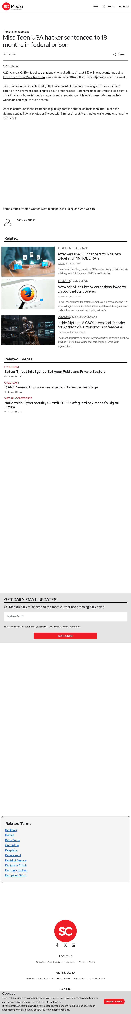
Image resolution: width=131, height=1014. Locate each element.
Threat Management (16, 31)
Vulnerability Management (77, 316)
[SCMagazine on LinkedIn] (74, 945)
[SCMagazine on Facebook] (57, 945)
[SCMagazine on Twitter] (65, 945)
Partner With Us (98, 978)
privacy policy (32, 1009)
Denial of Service (16, 860)
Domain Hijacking (16, 870)
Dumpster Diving (15, 875)
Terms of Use (59, 627)
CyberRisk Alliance (55, 962)
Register (124, 6)
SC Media (40, 962)
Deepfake (11, 850)
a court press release (62, 90)
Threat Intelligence (73, 248)
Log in (111, 6)
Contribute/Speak (45, 978)
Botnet (9, 835)
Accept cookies (114, 1001)
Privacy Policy (74, 627)
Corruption (12, 845)
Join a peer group (81, 978)
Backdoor (11, 830)
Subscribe (65, 636)
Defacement (13, 855)
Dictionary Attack (16, 865)
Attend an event (63, 978)
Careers (82, 962)
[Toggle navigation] (96, 6)
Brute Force (12, 840)
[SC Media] (12, 6)
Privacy (92, 962)
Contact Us (70, 962)
